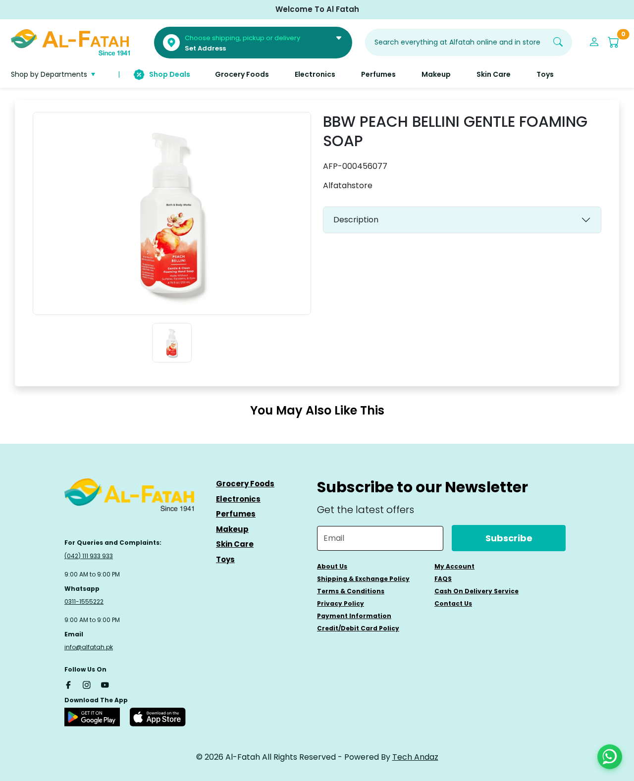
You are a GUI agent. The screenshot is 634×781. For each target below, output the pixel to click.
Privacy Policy (340, 603)
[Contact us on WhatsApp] (609, 756)
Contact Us (453, 603)
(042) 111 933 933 (88, 556)
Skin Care (235, 544)
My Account (454, 566)
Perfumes (236, 514)
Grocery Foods (245, 483)
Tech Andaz (415, 757)
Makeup (232, 529)
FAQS (443, 578)
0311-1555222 (84, 601)
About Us (332, 566)
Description (355, 219)
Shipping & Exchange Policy (363, 578)
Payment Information (354, 616)
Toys (225, 559)
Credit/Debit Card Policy (358, 628)
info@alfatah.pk (88, 647)
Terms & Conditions (350, 591)
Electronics (238, 499)
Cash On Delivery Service (476, 591)
